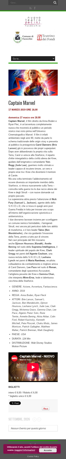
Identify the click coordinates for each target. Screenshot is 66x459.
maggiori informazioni (24, 450)
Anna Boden (27, 295)
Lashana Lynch (30, 306)
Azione (26, 286)
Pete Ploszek (28, 323)
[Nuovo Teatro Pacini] (33, 25)
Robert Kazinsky (26, 320)
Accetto (48, 450)
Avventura (37, 286)
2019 (22, 291)
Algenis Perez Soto (28, 313)
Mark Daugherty (45, 330)
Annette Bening (27, 316)
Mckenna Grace (28, 309)
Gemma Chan (44, 309)
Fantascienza (50, 286)
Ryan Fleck (40, 295)
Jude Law (44, 306)
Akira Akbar (43, 316)
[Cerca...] (55, 2)
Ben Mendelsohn (30, 303)
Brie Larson (27, 299)
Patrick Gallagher (31, 326)
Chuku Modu (42, 323)
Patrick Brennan (28, 330)
